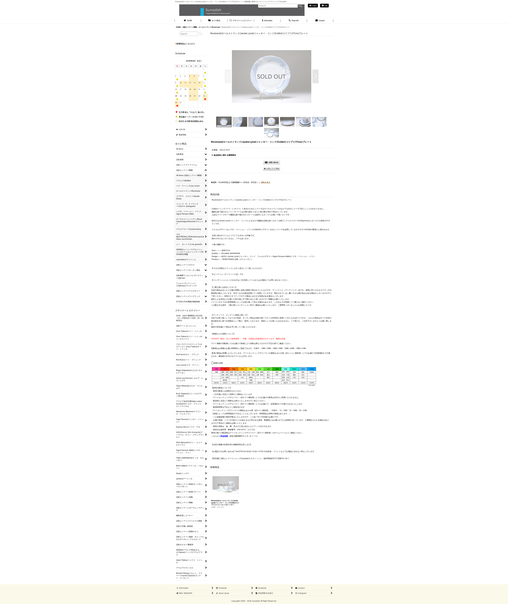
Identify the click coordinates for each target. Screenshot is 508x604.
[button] (228, 76)
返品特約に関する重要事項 (225, 155)
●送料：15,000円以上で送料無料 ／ (240, 182)
